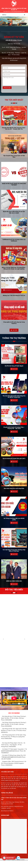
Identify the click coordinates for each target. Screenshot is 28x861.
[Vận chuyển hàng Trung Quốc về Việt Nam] (14, 143)
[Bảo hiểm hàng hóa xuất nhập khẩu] (14, 476)
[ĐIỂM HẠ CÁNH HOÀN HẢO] (14, 569)
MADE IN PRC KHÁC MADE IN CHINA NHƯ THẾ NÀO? (14, 184)
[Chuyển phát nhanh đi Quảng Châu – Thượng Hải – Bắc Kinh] (14, 415)
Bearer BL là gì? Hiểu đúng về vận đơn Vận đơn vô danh (14, 212)
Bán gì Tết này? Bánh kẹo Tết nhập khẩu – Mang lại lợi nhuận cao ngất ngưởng (14, 268)
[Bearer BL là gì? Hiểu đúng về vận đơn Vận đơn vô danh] (14, 199)
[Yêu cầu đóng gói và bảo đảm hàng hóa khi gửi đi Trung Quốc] (14, 384)
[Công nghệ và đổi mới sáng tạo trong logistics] (14, 310)
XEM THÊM (15, 330)
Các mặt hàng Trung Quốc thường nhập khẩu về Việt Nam (14, 550)
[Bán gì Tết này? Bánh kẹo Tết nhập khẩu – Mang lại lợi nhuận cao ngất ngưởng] (14, 255)
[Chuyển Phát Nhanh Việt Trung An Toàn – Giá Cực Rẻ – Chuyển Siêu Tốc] (14, 115)
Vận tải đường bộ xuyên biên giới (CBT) (14, 458)
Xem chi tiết (14, 368)
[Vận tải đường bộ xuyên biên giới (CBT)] (14, 446)
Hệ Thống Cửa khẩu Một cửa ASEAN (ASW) (14, 519)
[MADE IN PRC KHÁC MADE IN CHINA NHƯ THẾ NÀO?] (14, 171)
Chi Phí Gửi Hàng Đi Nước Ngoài (14, 366)
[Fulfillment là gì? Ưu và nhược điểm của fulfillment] (14, 227)
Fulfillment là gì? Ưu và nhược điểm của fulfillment (14, 240)
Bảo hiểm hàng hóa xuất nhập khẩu (14, 488)
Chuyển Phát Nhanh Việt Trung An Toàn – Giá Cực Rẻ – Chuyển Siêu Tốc (14, 128)
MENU (4, 15)
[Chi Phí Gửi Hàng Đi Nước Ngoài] (14, 354)
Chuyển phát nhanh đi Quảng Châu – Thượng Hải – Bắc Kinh (14, 427)
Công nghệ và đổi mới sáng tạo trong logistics (14, 322)
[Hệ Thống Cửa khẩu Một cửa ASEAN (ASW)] (14, 506)
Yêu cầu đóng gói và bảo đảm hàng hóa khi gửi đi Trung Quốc (14, 396)
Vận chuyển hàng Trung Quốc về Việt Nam (14, 156)
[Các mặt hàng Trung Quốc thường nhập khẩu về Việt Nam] (14, 537)
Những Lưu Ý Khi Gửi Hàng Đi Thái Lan (14, 295)
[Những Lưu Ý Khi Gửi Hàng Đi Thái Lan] (14, 283)
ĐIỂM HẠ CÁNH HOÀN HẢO (14, 581)
